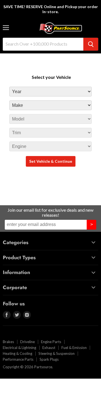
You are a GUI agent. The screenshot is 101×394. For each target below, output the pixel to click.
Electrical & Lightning (19, 347)
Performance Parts (18, 359)
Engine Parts (51, 341)
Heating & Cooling (17, 353)
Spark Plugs (49, 359)
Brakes (8, 341)
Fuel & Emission (74, 347)
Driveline (27, 341)
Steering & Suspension (56, 353)
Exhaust (48, 347)
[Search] (90, 44)
